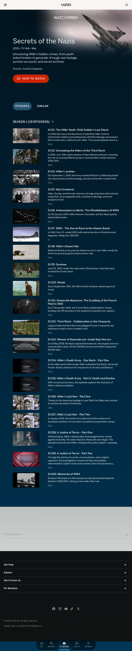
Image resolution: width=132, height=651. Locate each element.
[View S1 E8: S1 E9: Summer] (66, 270)
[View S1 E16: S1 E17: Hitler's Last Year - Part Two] (66, 420)
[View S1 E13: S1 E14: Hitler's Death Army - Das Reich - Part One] (66, 366)
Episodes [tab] (22, 106)
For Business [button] (10, 588)
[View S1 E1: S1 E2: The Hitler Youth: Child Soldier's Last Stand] (66, 137)
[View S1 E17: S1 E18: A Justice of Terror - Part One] (66, 439)
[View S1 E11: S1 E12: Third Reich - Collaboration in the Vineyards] (66, 327)
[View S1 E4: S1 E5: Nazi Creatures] (66, 196)
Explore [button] (8, 572)
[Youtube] (66, 608)
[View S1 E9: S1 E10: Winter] (66, 288)
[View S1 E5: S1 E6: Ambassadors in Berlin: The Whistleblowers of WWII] (66, 216)
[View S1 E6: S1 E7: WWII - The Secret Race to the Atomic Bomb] (66, 234)
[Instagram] (59, 608)
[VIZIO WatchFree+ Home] (66, 17)
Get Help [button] (9, 564)
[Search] (127, 5)
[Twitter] (78, 608)
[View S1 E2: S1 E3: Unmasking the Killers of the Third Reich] (66, 158)
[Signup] (126, 535)
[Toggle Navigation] (5, 5)
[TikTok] (72, 608)
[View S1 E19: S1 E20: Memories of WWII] (66, 480)
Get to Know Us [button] (12, 580)
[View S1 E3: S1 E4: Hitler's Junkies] (66, 177)
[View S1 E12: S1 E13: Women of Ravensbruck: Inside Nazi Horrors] (66, 346)
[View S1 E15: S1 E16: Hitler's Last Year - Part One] (66, 402)
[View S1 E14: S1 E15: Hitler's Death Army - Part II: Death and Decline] (66, 384)
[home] (66, 5)
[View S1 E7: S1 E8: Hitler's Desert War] (66, 252)
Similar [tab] (42, 106)
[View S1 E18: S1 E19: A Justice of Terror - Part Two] (66, 460)
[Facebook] (53, 608)
